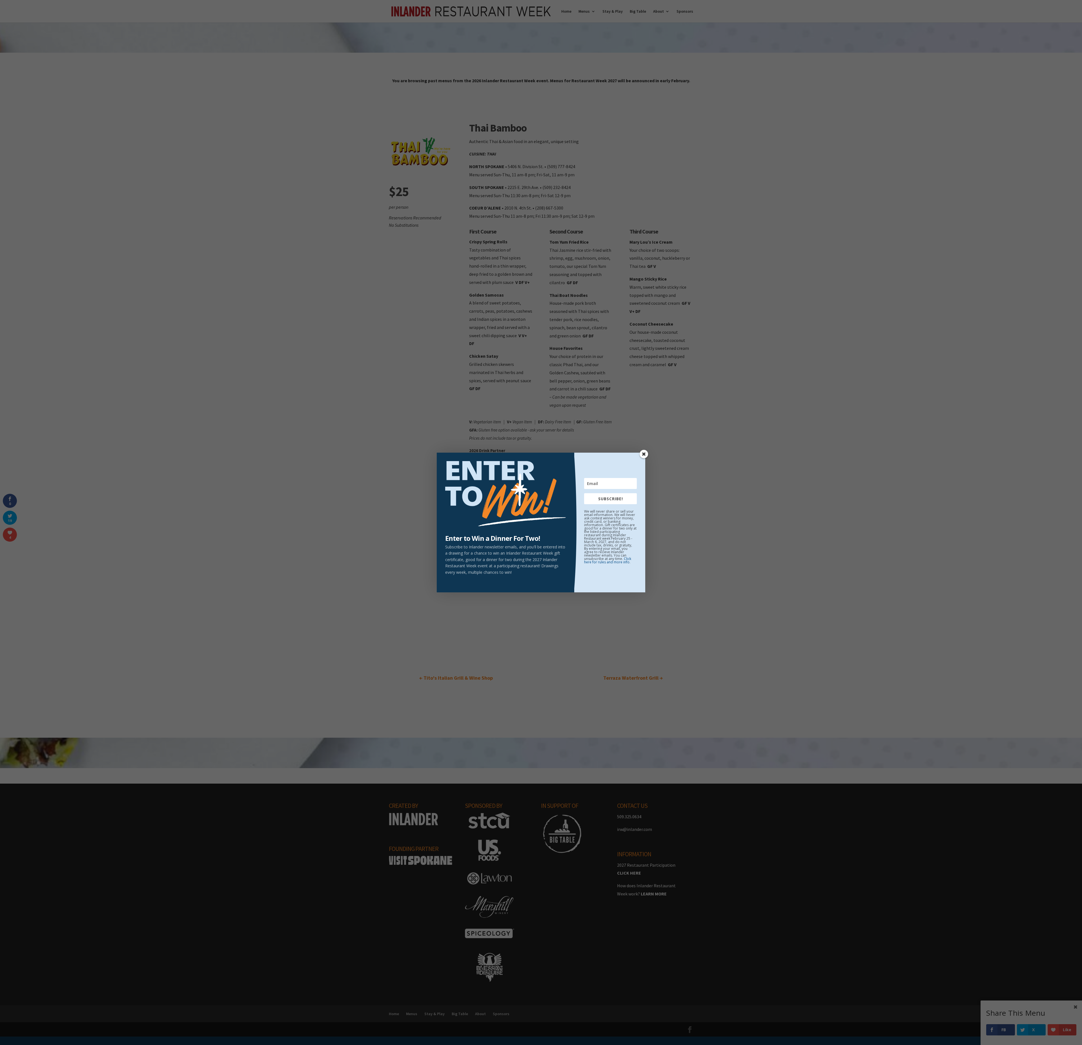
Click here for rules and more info (607, 560)
